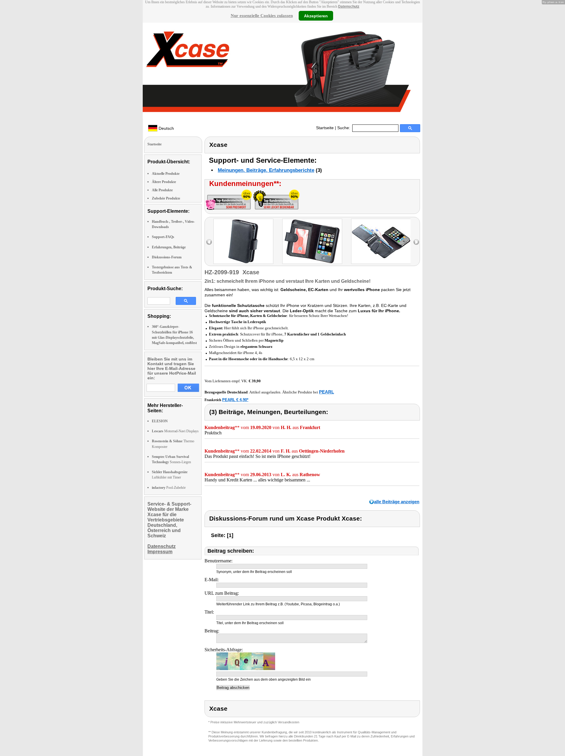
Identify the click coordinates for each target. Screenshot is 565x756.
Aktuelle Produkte (166, 174)
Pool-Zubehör (169, 488)
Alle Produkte (162, 190)
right (416, 242)
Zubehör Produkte (166, 198)
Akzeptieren (316, 15)
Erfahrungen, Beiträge (169, 247)
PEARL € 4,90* (235, 400)
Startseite (325, 127)
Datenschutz (348, 6)
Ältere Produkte (164, 182)
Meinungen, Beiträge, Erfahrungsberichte (266, 170)
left (209, 242)
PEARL (326, 391)
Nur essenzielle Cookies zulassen (262, 15)
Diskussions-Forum (167, 257)
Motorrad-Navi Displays (175, 431)
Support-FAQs (163, 237)
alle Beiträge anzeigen (396, 501)
